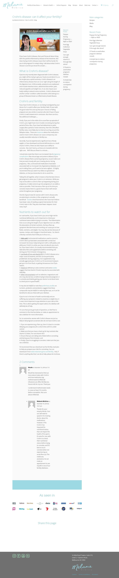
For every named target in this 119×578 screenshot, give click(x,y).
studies (54, 268)
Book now (87, 5)
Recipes (75, 5)
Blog (69, 5)
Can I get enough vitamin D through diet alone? (67, 59)
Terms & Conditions (84, 574)
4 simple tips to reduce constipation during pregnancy (67, 84)
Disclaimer (95, 574)
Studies (29, 200)
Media (92, 23)
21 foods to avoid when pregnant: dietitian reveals (67, 72)
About (81, 5)
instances (40, 132)
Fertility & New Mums (33, 5)
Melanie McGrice (19, 20)
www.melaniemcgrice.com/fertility (42, 352)
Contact (94, 5)
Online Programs (61, 5)
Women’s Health (48, 5)
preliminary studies (48, 286)
